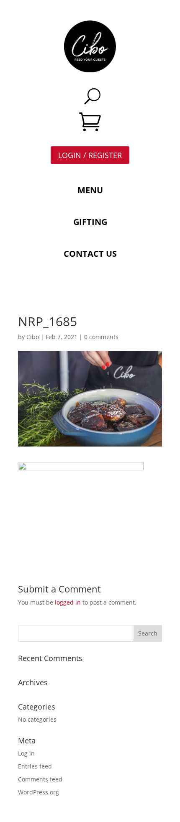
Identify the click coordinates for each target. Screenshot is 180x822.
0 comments (101, 337)
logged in (68, 602)
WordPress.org (38, 792)
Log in (26, 753)
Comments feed (40, 779)
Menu (90, 190)
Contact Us (90, 253)
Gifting (90, 221)
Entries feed (35, 766)
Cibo (32, 337)
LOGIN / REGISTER (90, 155)
